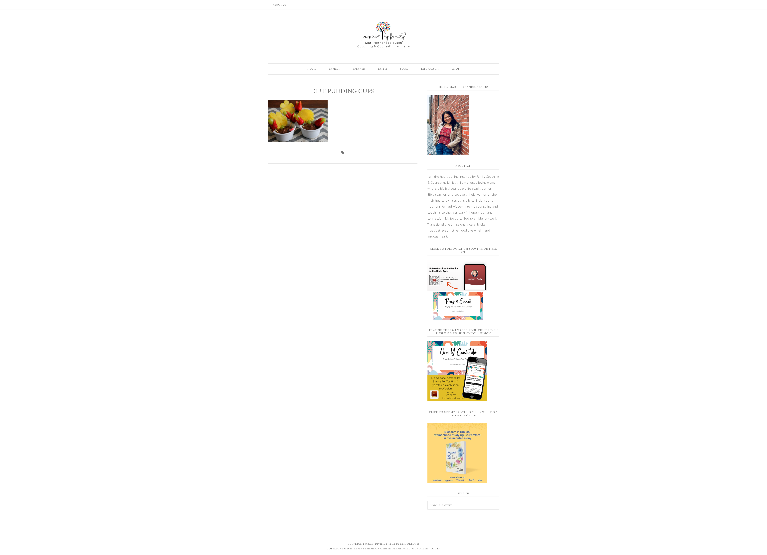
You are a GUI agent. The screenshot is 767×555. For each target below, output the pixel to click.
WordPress (420, 548)
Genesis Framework (395, 548)
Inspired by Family (383, 34)
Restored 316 (409, 543)
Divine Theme (364, 548)
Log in (435, 548)
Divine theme (385, 543)
